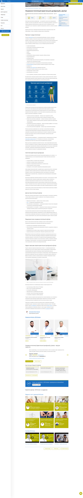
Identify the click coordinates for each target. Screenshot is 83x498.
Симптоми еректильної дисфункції (63, 18)
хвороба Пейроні (30, 64)
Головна (26, 8)
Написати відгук (37, 361)
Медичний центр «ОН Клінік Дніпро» (33, 8)
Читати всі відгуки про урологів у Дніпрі (36, 358)
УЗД (27, 202)
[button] (37, 1)
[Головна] (3, 1)
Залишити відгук (47, 448)
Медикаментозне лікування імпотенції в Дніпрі (63, 24)
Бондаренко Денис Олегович (34, 311)
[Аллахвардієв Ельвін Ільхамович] (32, 331)
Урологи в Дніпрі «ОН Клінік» (33, 317)
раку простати (33, 67)
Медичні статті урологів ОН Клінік (34, 394)
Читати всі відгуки (29, 361)
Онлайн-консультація (35, 333)
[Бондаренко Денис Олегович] (47, 331)
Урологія (40, 8)
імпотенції (31, 37)
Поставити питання (64, 448)
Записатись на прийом (36, 384)
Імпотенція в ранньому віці (30, 139)
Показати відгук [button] (41, 354)
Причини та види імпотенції (62, 15)
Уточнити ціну (56, 448)
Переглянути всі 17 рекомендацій (31, 375)
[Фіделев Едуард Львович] (61, 331)
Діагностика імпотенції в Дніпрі (63, 21)
